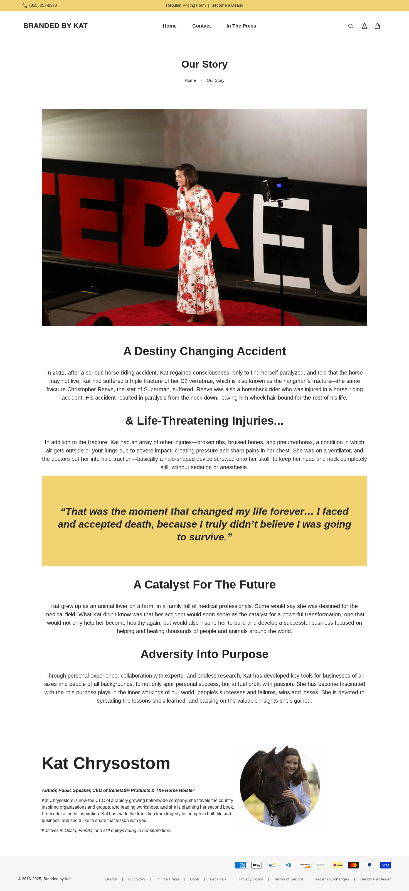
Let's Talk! (219, 879)
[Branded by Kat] (56, 26)
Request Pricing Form (186, 5)
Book (194, 879)
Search (111, 879)
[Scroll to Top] (398, 860)
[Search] (351, 26)
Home (170, 26)
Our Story (136, 879)
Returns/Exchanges (332, 879)
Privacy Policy (251, 879)
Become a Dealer (227, 5)
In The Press (241, 26)
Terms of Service (289, 879)
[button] (377, 26)
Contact (201, 26)
